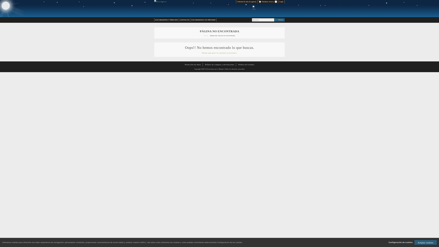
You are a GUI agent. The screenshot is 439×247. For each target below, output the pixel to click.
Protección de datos (193, 65)
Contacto (185, 20)
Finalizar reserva (269, 2)
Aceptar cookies (425, 243)
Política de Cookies (246, 65)
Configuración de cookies (401, 242)
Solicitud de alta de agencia (246, 2)
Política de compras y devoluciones (219, 65)
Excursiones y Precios (166, 20)
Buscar (280, 20)
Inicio (206, 35)
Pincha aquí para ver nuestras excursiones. (219, 53)
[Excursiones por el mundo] (160, 1)
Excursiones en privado (203, 20)
